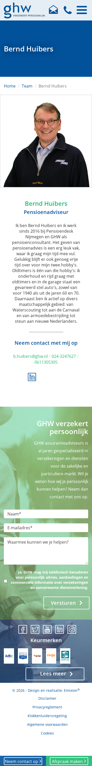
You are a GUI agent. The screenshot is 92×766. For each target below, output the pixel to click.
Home (10, 86)
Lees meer (53, 673)
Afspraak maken (67, 761)
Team (27, 86)
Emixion (70, 690)
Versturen (63, 602)
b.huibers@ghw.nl (30, 356)
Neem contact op (21, 761)
